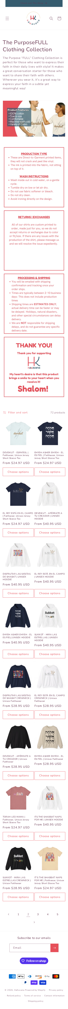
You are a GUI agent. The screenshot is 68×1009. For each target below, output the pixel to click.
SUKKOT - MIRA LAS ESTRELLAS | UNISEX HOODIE (46, 637)
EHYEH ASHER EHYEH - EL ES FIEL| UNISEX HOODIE (17, 636)
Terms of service (32, 995)
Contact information (54, 995)
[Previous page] (9, 914)
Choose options (18, 472)
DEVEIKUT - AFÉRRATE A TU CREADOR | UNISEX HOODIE (48, 516)
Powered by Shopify (35, 990)
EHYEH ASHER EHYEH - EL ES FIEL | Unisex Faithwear (49, 757)
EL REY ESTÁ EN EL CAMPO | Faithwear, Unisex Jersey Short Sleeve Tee (18, 516)
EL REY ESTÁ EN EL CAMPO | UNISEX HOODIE (49, 575)
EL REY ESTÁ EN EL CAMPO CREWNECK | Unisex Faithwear (49, 698)
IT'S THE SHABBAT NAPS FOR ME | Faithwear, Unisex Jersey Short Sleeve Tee (49, 880)
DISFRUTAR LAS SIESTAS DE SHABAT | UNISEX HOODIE (17, 577)
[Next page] (34, 922)
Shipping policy (36, 1001)
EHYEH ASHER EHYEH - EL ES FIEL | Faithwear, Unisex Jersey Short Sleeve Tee (49, 455)
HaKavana (19, 990)
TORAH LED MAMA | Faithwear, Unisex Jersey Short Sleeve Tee (16, 820)
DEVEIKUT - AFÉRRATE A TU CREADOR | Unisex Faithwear (17, 759)
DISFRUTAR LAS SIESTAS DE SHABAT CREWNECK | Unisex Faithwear (17, 698)
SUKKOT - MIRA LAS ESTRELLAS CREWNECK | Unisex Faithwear (17, 880)
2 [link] (28, 914)
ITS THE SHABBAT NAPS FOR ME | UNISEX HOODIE (48, 818)
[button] (7, 18)
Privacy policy (56, 990)
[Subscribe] (54, 948)
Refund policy (14, 995)
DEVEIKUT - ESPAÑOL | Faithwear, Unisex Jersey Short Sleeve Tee (16, 455)
